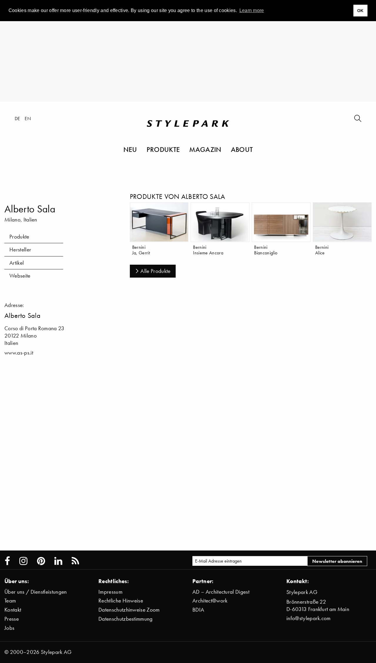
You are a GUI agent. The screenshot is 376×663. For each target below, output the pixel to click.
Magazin (205, 149)
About (242, 149)
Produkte (163, 149)
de (17, 118)
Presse (11, 618)
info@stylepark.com (308, 618)
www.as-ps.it (18, 352)
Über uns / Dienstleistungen (35, 591)
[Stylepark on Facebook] (7, 561)
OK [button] (360, 10)
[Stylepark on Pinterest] (41, 561)
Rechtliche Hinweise (120, 600)
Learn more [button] (251, 10)
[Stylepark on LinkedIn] (58, 561)
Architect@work (209, 600)
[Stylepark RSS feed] (75, 561)
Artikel (16, 262)
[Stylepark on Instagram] (23, 561)
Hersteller (20, 249)
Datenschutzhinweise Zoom (129, 609)
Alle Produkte (155, 271)
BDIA (198, 609)
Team (10, 600)
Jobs (9, 628)
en (28, 118)
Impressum (110, 591)
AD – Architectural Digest (220, 591)
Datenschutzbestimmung (125, 618)
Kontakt (12, 609)
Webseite (20, 275)
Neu (130, 149)
